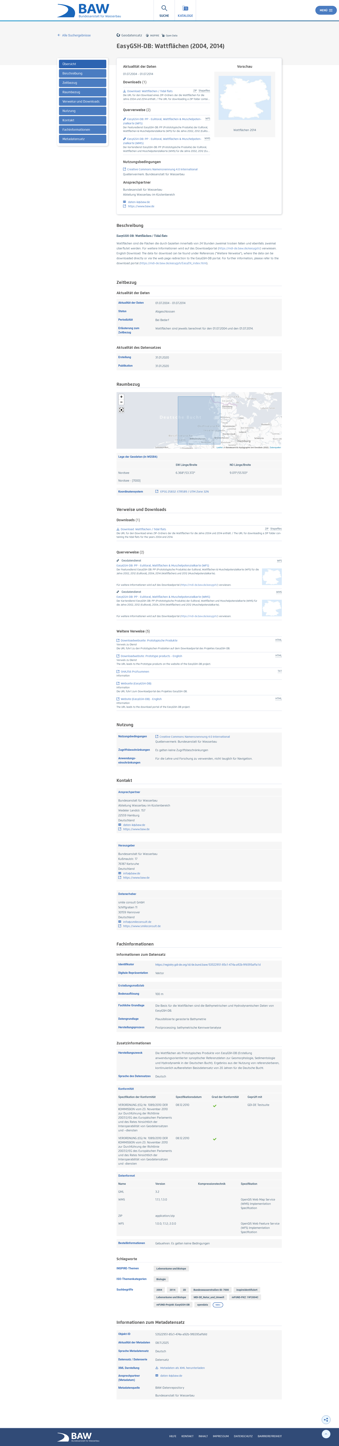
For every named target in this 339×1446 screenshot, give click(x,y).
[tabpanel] (82, 102)
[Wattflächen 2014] (244, 97)
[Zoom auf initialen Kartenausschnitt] (121, 410)
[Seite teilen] (326, 1419)
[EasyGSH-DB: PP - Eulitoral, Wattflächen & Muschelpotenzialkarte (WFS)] (272, 576)
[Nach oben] (326, 1434)
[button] (121, 397)
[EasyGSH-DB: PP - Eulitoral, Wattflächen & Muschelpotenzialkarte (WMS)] (272, 607)
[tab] (82, 64)
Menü (324, 10)
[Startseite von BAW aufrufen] (78, 1437)
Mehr (218, 1305)
